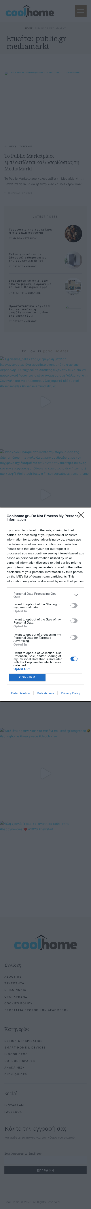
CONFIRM (27, 677)
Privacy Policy (70, 693)
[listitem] (45, 595)
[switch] (74, 605)
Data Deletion (20, 693)
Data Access (45, 693)
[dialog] (45, 604)
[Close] (82, 516)
